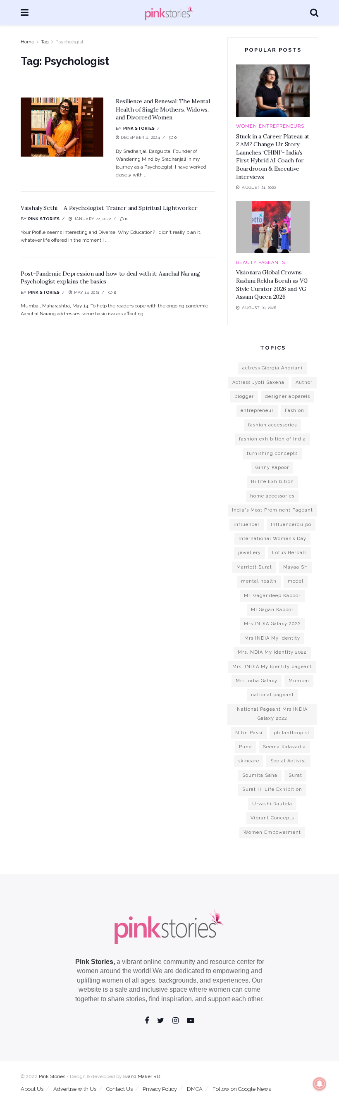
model (295, 581)
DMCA (195, 1089)
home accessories (272, 496)
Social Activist (288, 761)
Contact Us (119, 1089)
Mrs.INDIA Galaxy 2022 (272, 623)
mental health (259, 581)
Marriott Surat (254, 567)
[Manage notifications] (319, 1083)
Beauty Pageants (260, 262)
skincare (248, 761)
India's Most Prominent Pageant (272, 510)
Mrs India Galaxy (256, 680)
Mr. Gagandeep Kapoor (272, 595)
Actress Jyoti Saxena (258, 382)
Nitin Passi (249, 732)
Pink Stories (139, 128)
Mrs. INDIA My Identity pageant (272, 666)
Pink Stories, (95, 961)
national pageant (272, 694)
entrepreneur (257, 410)
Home (27, 42)
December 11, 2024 (139, 137)
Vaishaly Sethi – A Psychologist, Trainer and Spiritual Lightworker (109, 208)
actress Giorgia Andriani (272, 368)
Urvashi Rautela (272, 804)
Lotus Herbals (289, 552)
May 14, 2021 (85, 292)
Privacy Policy (160, 1089)
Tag (45, 42)
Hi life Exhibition (272, 481)
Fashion (294, 410)
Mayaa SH (295, 567)
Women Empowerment (272, 832)
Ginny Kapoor (272, 467)
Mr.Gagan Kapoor (272, 609)
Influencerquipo (291, 524)
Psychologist (69, 42)
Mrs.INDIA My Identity (272, 638)
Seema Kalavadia (284, 747)
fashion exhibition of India (272, 439)
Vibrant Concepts (272, 818)
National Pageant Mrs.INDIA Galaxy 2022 (272, 714)
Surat (295, 775)
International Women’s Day (272, 538)
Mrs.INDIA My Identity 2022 (272, 652)
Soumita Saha (259, 775)
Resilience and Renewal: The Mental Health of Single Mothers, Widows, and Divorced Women (163, 109)
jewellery (249, 552)
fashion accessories (272, 425)
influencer (247, 524)
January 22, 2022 (91, 219)
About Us (32, 1089)
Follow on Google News (241, 1089)
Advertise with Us (74, 1089)
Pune (245, 747)
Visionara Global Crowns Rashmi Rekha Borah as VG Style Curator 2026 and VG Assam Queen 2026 (272, 284)
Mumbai (299, 680)
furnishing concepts (272, 453)
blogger (244, 396)
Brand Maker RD (141, 1076)
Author (304, 382)
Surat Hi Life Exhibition (272, 789)
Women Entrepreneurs (270, 126)
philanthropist (292, 732)
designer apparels (287, 396)
